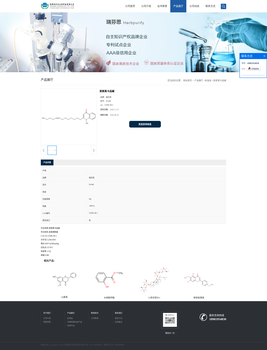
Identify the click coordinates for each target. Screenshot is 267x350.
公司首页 (130, 6)
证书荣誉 (162, 6)
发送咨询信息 (144, 124)
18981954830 (217, 319)
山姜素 (64, 297)
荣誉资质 (47, 322)
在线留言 (118, 322)
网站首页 (187, 80)
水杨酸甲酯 (109, 298)
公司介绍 (146, 6)
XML (91, 345)
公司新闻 (94, 318)
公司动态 (194, 6)
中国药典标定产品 (74, 322)
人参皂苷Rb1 (154, 298)
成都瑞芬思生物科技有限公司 (76, 345)
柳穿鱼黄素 (198, 298)
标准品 (208, 80)
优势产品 (71, 326)
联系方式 (210, 6)
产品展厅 (178, 6)
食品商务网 (119, 345)
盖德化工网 (108, 345)
